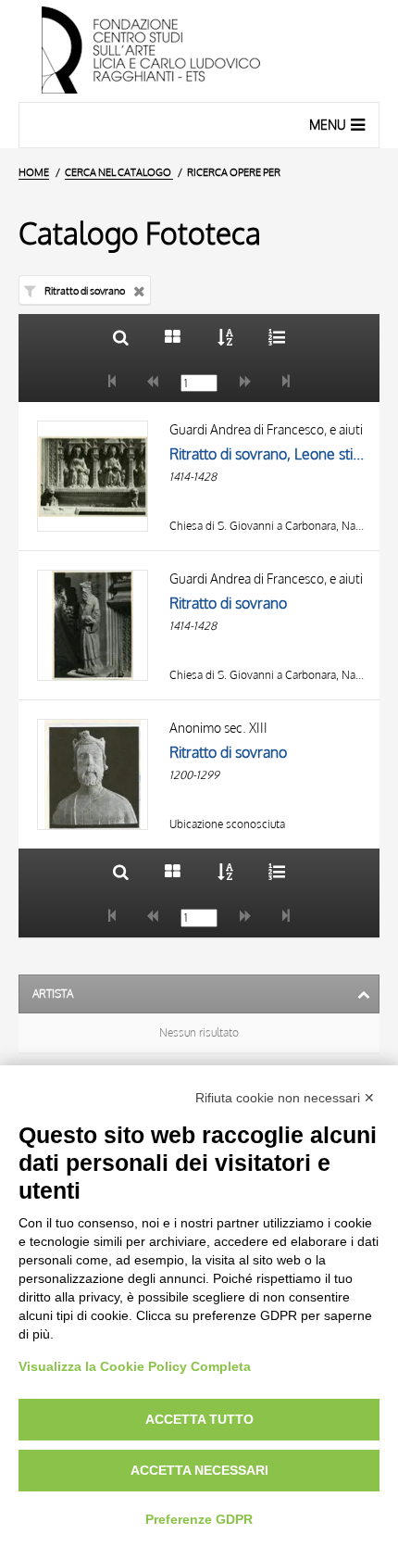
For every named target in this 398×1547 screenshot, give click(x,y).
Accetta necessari (199, 1470)
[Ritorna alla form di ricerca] (120, 336)
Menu (327, 124)
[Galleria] (172, 336)
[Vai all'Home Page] (199, 51)
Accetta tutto (199, 1419)
